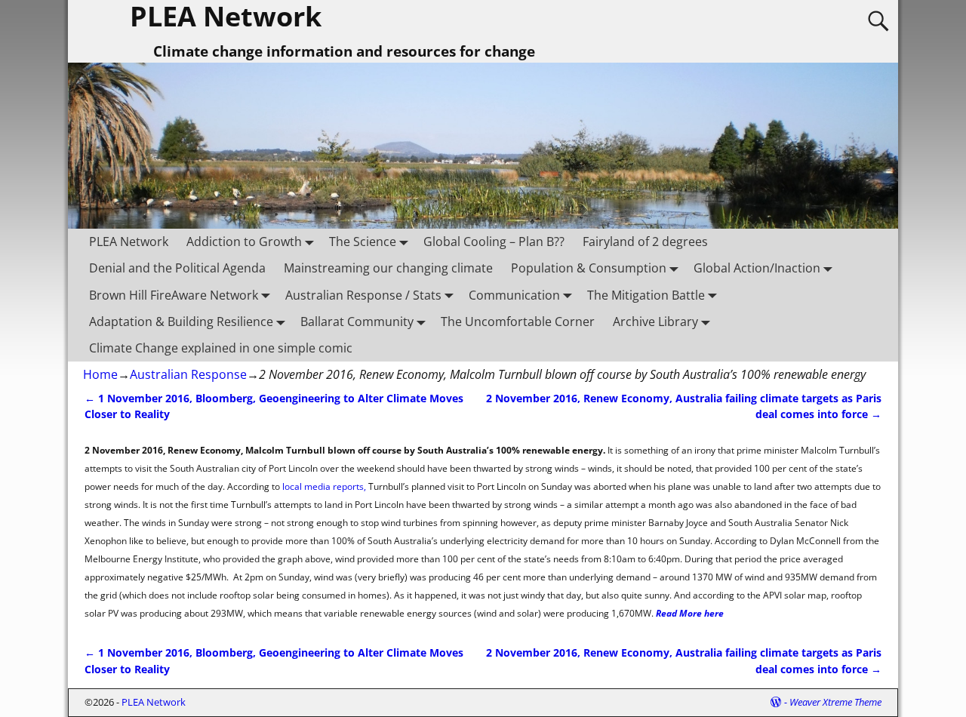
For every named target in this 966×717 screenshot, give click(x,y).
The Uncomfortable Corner (518, 321)
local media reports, (323, 486)
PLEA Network (128, 241)
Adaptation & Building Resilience (181, 321)
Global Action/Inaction (757, 268)
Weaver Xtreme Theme (835, 702)
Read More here (690, 613)
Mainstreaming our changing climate (388, 268)
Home (100, 374)
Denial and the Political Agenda (177, 268)
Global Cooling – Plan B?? (494, 241)
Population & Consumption (588, 268)
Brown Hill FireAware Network (173, 295)
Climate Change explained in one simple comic (220, 348)
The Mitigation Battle (646, 295)
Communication (514, 295)
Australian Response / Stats (363, 295)
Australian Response (188, 374)
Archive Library (655, 321)
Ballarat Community (357, 321)
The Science (362, 241)
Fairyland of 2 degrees (645, 241)
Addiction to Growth (244, 241)
